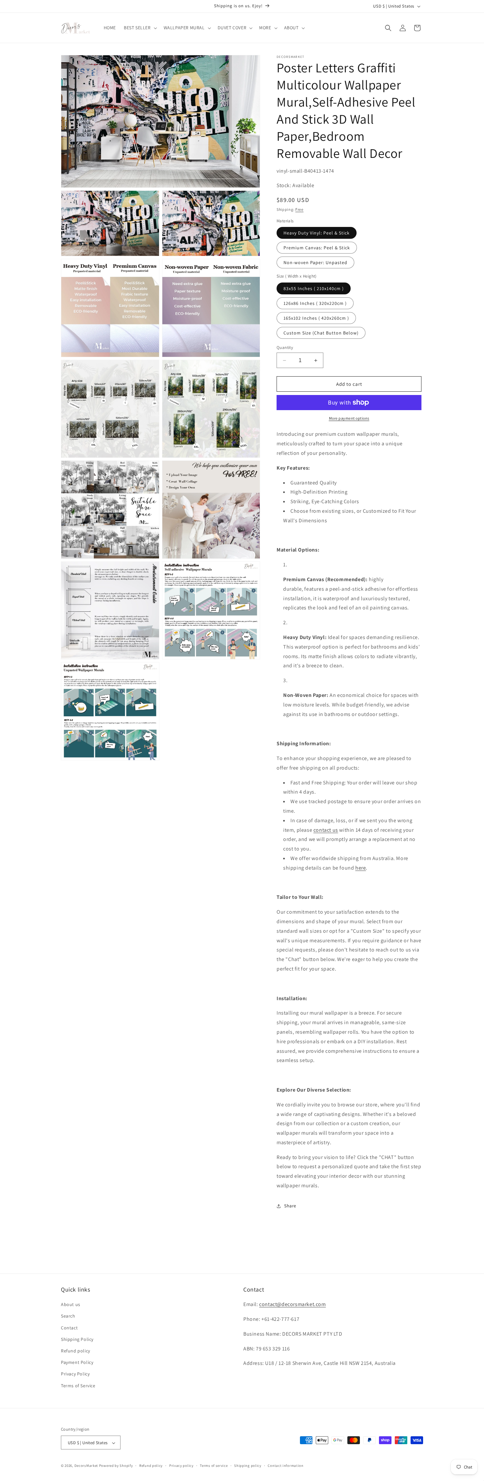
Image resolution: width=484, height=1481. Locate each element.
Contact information (285, 1465)
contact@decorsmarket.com (292, 1304)
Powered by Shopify (116, 1466)
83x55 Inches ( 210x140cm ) (313, 288)
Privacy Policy (75, 1374)
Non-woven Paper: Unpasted (315, 262)
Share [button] (290, 1206)
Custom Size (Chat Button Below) (321, 333)
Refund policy (75, 1351)
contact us (325, 830)
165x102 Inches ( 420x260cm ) (316, 318)
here (360, 867)
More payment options (349, 418)
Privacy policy (181, 1465)
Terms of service (214, 1465)
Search (68, 1316)
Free (299, 209)
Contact (69, 1328)
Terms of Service (78, 1386)
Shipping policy (247, 1465)
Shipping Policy (77, 1339)
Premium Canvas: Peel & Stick (316, 248)
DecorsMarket (86, 1466)
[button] (140, 28)
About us (70, 1305)
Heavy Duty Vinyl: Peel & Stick (316, 233)
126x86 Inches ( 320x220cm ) (315, 303)
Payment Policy (77, 1363)
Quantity (285, 347)
